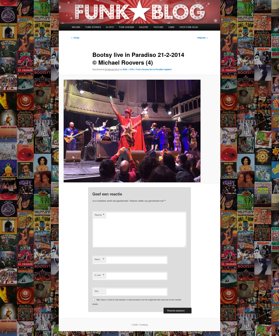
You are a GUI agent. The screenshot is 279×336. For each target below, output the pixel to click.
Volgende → (202, 37)
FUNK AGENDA (126, 27)
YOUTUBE (158, 27)
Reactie (99, 214)
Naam (99, 259)
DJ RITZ (110, 27)
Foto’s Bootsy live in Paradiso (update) (154, 69)
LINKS (171, 27)
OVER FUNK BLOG (189, 27)
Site (96, 291)
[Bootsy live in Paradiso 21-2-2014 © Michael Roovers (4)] (139, 131)
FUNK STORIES (93, 27)
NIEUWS (76, 27)
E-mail (99, 275)
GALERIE (143, 27)
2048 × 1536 (128, 69)
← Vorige (75, 37)
